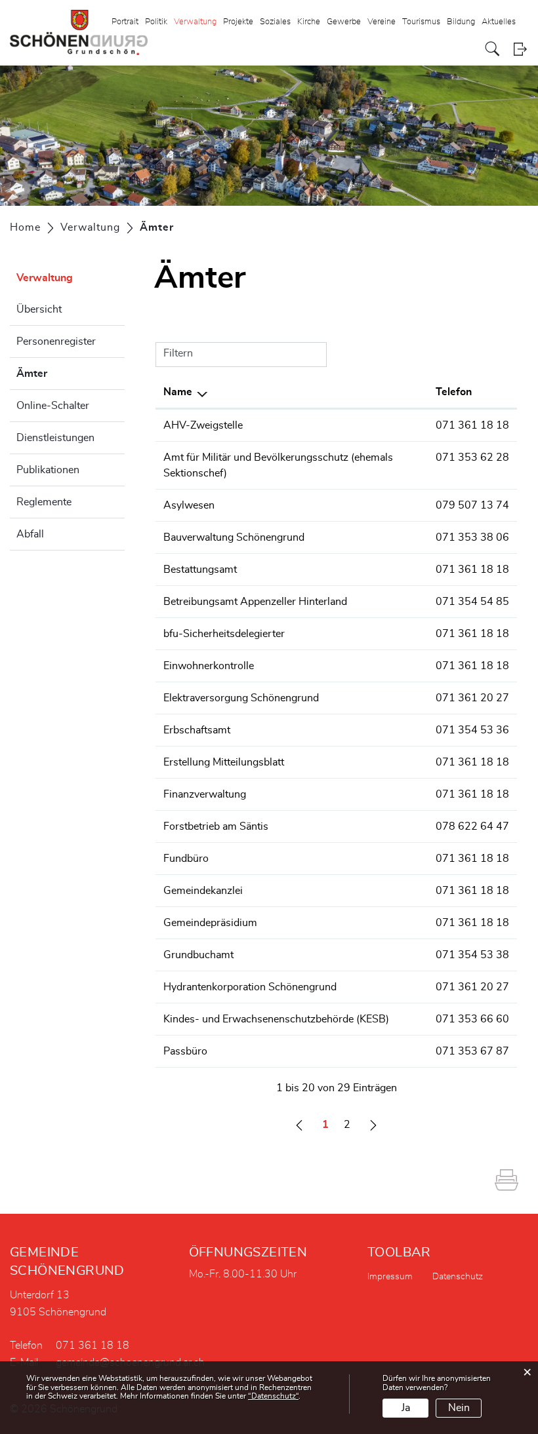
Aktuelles (499, 22)
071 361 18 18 (472, 425)
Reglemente (44, 502)
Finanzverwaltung (204, 794)
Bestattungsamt (200, 569)
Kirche (308, 22)
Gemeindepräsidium (210, 923)
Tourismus (421, 22)
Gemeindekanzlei (203, 890)
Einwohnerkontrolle (208, 666)
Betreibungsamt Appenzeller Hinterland (255, 601)
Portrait (125, 22)
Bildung (461, 22)
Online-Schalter (52, 405)
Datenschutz (457, 1276)
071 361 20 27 (472, 698)
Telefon (454, 392)
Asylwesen (189, 505)
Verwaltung (195, 22)
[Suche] (492, 49)
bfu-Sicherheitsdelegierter (224, 634)
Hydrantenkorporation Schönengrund (250, 987)
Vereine (381, 22)
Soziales (275, 22)
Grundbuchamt (198, 955)
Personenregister (56, 341)
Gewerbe (344, 22)
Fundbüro (186, 858)
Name (177, 392)
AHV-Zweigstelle (203, 425)
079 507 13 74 (472, 505)
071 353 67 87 (472, 1051)
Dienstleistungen (55, 438)
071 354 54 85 (472, 601)
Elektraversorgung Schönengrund (241, 698)
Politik (156, 22)
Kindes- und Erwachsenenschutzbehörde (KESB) (276, 1019)
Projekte (238, 22)
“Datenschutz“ (273, 1396)
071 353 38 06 (472, 537)
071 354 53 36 (472, 730)
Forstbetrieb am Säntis (215, 826)
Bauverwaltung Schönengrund (233, 537)
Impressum (390, 1276)
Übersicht (39, 309)
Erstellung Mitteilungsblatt (223, 762)
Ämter (64, 373)
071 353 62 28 (472, 457)
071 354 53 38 (472, 955)
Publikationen (47, 470)
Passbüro (185, 1051)
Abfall (30, 534)
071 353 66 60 (472, 1019)
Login (520, 49)
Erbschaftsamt (196, 730)
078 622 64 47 (472, 826)
